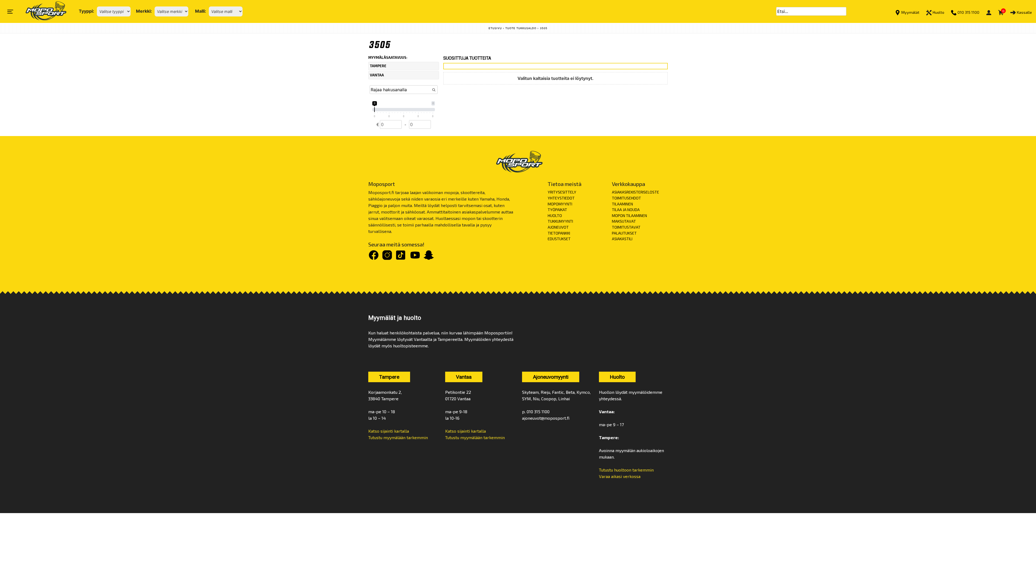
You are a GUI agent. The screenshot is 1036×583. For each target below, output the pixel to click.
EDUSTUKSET (559, 238)
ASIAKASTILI (622, 238)
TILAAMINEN (622, 204)
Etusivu (495, 28)
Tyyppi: (86, 11)
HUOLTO (555, 215)
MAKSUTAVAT (624, 221)
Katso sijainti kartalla (388, 430)
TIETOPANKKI (559, 233)
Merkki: (144, 11)
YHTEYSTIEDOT (561, 198)
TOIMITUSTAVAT (626, 227)
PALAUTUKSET (624, 233)
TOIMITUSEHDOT (626, 198)
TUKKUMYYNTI (560, 221)
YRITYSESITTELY (562, 192)
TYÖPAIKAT (557, 209)
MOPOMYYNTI (560, 204)
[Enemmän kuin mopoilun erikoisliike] (41, 11)
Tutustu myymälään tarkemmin (398, 437)
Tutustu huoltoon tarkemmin (626, 469)
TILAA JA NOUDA (626, 209)
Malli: (200, 11)
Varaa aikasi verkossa (619, 476)
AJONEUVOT (558, 227)
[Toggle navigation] (10, 11)
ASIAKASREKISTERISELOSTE (635, 192)
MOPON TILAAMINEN (629, 215)
